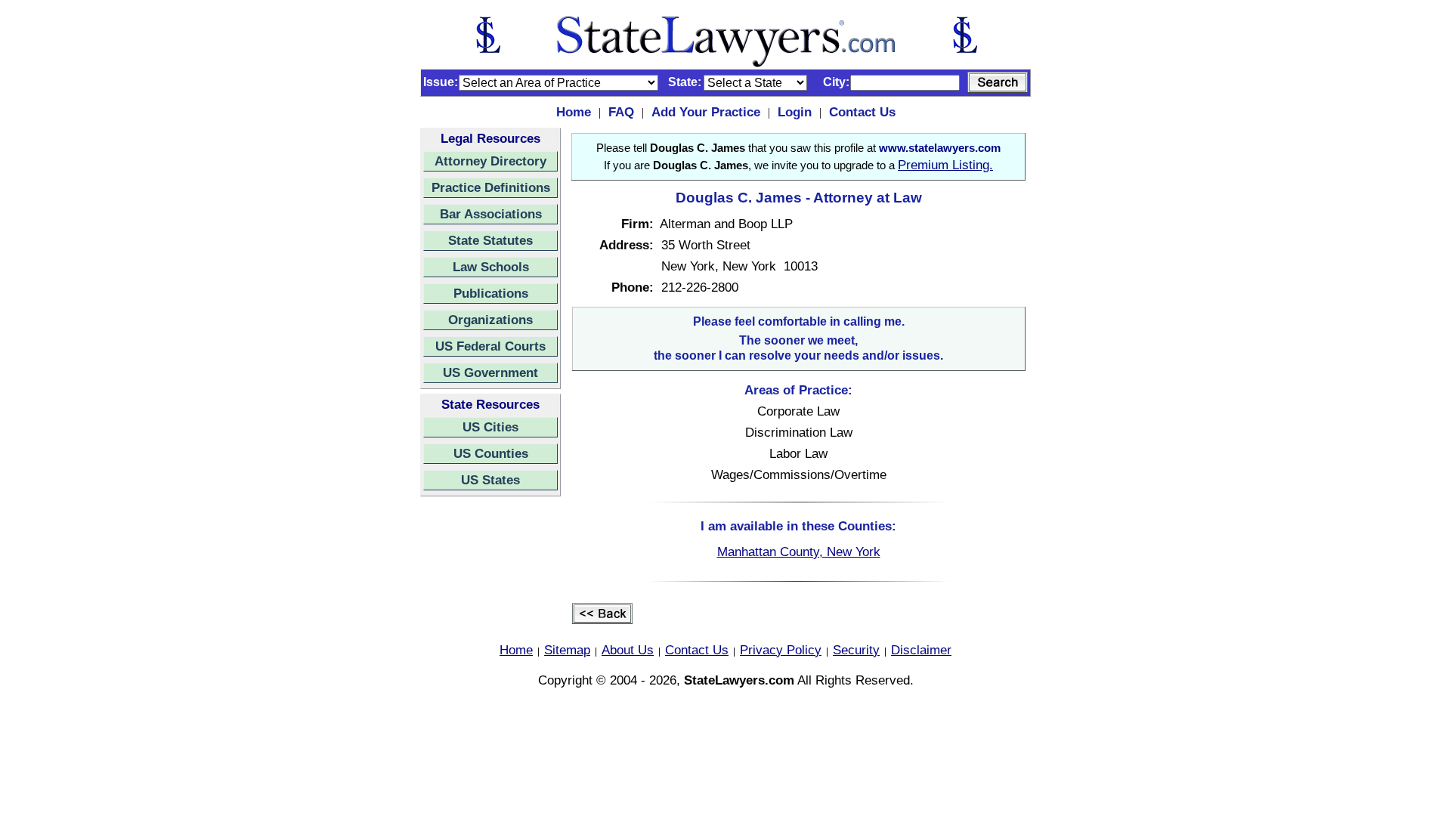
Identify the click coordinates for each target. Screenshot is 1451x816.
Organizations (490, 319)
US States (490, 479)
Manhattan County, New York (798, 551)
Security (856, 649)
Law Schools (491, 266)
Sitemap (567, 649)
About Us (628, 649)
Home (573, 111)
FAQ (621, 111)
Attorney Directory (490, 160)
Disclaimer (921, 649)
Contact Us (862, 111)
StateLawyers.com (739, 680)
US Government (490, 372)
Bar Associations (491, 213)
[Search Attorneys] (997, 82)
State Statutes (490, 240)
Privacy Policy (780, 649)
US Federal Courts (490, 346)
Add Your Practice (705, 111)
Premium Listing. (945, 164)
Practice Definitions (491, 187)
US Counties (490, 453)
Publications (490, 293)
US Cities (490, 426)
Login (795, 111)
